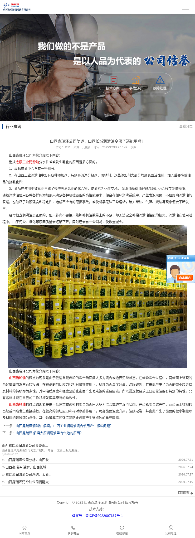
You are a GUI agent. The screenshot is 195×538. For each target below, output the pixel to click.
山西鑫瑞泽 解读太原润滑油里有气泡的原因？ (49, 433)
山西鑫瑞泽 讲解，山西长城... (27, 467)
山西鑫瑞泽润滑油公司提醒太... (28, 482)
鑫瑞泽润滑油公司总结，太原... (28, 474)
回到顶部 (184, 492)
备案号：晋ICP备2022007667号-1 (97, 516)
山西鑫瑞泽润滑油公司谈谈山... (25, 445)
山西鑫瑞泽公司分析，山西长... (28, 460)
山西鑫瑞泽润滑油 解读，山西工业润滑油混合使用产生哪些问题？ (64, 426)
